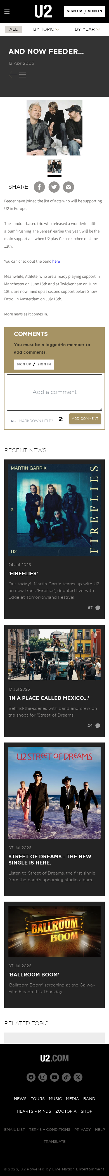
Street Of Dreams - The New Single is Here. (49, 860)
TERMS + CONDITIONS (49, 1130)
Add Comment (85, 418)
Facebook (40, 187)
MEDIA (72, 1099)
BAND (89, 1099)
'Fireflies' (23, 573)
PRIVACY (82, 1130)
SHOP (86, 1111)
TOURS (38, 1099)
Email (69, 187)
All (13, 29)
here (56, 261)
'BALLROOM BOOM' (33, 975)
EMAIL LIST (14, 1130)
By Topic (43, 29)
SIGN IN (96, 12)
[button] (7, 11)
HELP (100, 1130)
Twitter (54, 187)
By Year (85, 29)
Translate (55, 1142)
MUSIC (55, 1099)
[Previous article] (12, 74)
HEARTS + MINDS (34, 1111)
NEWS (20, 1099)
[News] (22, 75)
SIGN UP (75, 12)
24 (90, 726)
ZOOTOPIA (66, 1111)
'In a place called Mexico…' (48, 698)
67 (90, 608)
